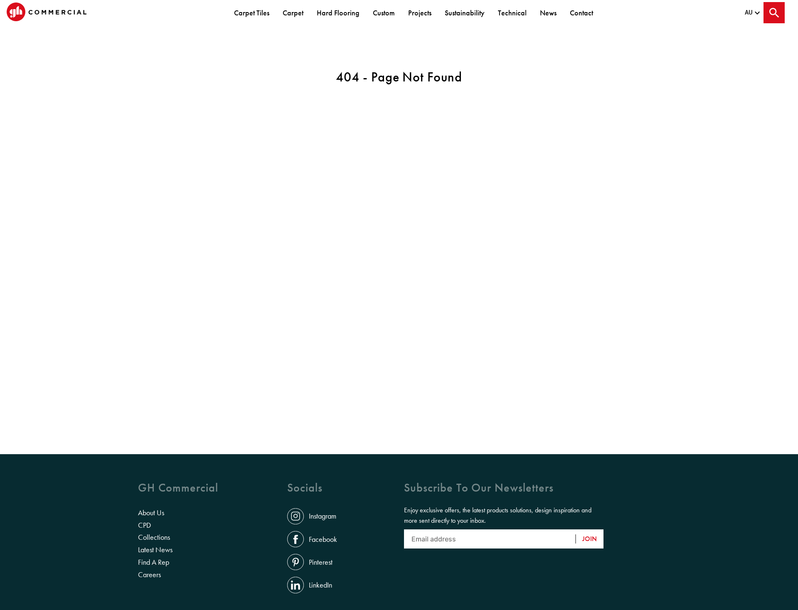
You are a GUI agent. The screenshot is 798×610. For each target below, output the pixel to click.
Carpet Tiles (251, 12)
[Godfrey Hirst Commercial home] (46, 12)
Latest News (155, 549)
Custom (384, 12)
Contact (581, 12)
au (749, 12)
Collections (154, 537)
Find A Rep (153, 562)
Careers (149, 574)
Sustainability (465, 12)
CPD (144, 525)
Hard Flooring (338, 12)
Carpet (293, 12)
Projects (419, 12)
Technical (512, 12)
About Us (151, 512)
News (548, 12)
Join (589, 538)
